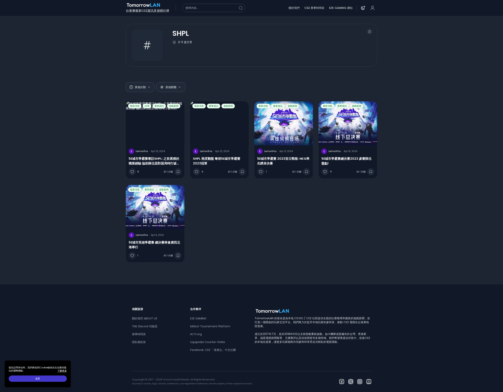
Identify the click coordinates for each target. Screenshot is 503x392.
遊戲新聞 (173, 106)
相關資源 (137, 309)
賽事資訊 (159, 106)
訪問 (147, 106)
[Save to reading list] (178, 171)
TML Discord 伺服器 (144, 326)
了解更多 (62, 370)
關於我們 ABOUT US (144, 318)
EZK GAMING (198, 318)
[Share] (369, 31)
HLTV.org (196, 334)
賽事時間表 (139, 334)
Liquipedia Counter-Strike (207, 342)
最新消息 (135, 106)
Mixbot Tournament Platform (210, 326)
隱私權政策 (139, 342)
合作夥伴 (195, 309)
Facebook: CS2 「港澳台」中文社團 (213, 350)
